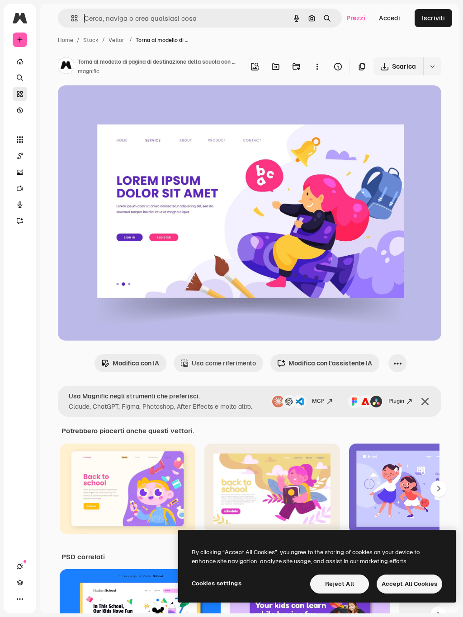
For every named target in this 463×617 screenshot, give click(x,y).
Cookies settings (216, 583)
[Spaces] (20, 156)
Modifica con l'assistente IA (330, 363)
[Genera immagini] (20, 172)
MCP (318, 401)
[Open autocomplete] (70, 18)
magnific (88, 71)
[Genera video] (20, 188)
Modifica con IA (136, 363)
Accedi (389, 18)
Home (65, 40)
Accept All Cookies (409, 584)
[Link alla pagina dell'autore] (66, 66)
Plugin (396, 401)
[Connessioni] (20, 566)
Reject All (339, 584)
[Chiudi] (425, 401)
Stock (91, 40)
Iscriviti (433, 18)
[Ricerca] (20, 77)
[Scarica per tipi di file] (432, 66)
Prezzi (355, 18)
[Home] (20, 61)
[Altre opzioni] (317, 66)
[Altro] (20, 599)
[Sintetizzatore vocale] (20, 204)
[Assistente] (20, 221)
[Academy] (20, 582)
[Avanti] (438, 489)
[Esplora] (20, 110)
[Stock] (20, 94)
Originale (117, 102)
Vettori (117, 40)
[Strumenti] (20, 139)
